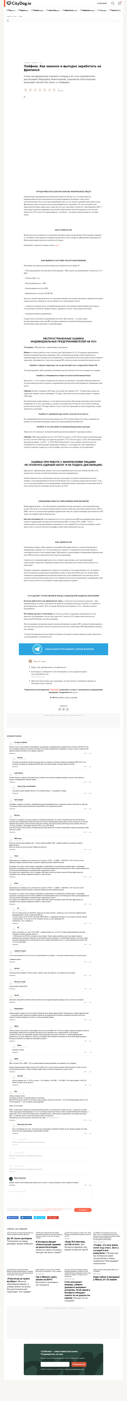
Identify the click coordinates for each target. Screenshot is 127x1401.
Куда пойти (97, 1274)
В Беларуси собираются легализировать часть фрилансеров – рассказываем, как (59, 672)
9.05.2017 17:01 (18, 801)
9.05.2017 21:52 (18, 840)
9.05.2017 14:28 (18, 775)
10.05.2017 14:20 (19, 983)
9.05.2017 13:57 (18, 744)
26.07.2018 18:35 (19, 1166)
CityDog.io (27, 62)
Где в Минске (40, 1274)
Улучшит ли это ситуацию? (77, 1291)
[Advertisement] (63, 721)
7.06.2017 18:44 (21, 788)
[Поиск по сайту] (113, 3)
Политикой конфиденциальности (74, 1369)
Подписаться (79, 1364)
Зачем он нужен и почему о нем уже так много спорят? (49, 1247)
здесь (57, 245)
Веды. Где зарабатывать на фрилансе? (48, 667)
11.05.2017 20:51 (21, 929)
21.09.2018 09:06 (19, 1180)
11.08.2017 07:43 (21, 1047)
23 (41, 62)
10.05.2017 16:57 (19, 997)
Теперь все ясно (69, 1279)
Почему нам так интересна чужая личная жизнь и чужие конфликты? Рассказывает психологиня (106, 1254)
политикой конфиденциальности (54, 1209)
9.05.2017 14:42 (21, 759)
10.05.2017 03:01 (19, 858)
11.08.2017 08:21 (18, 1060)
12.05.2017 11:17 (18, 1010)
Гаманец (67, 1238)
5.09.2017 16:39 (21, 1078)
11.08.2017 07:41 (18, 1028)
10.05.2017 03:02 (19, 885)
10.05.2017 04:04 (19, 953)
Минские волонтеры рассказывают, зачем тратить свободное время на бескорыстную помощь (63, 682)
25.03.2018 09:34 (22, 1139)
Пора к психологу (99, 1242)
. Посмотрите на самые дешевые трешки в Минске (20, 1241)
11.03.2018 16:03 (21, 1126)
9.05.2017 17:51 (18, 817)
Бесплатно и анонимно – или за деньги (47, 1281)
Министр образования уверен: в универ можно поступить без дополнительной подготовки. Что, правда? (19, 1285)
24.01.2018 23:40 (19, 1093)
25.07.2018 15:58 (19, 1153)
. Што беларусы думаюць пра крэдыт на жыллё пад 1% (76, 1245)
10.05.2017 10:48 (19, 970)
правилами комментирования (41, 1210)
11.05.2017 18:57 (21, 910)
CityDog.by (54, 690)
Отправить (83, 1210)
